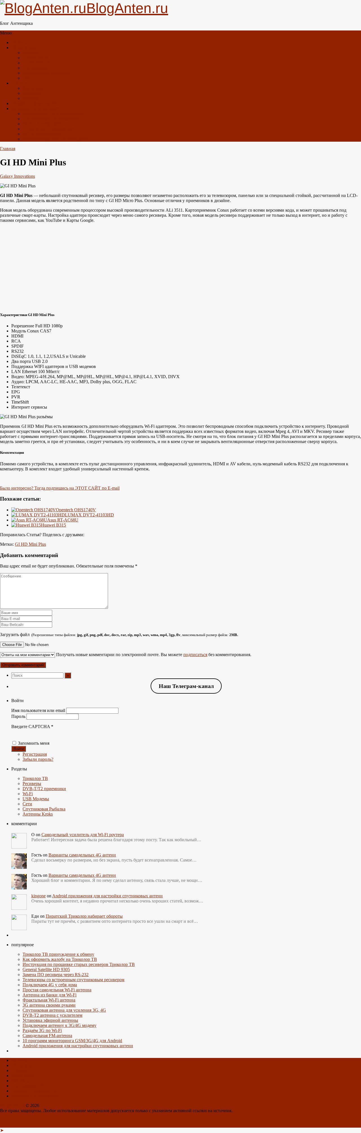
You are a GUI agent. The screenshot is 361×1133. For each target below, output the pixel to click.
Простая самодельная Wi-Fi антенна (57, 989)
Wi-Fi (28, 793)
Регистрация (35, 754)
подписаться (195, 654)
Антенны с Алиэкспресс (35, 108)
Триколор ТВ (35, 778)
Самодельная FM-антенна (47, 1035)
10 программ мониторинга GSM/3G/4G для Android (72, 1040)
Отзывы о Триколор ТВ (34, 103)
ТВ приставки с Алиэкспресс (51, 118)
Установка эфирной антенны (50, 1020)
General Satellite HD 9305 (46, 969)
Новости (31, 52)
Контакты (32, 93)
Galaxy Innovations (17, 176)
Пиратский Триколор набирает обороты (84, 916)
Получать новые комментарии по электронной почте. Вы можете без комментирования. (153, 654)
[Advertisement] (180, 266)
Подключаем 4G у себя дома (50, 984)
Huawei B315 (53, 525)
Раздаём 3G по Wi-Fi (42, 1030)
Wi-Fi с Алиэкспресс (42, 123)
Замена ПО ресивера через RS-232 (56, 974)
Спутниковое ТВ (39, 67)
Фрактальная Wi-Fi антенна (49, 1000)
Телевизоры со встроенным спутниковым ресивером (73, 979)
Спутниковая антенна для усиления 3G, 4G (64, 1010)
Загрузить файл (119, 634)
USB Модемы (36, 798)
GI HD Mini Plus (30, 544)
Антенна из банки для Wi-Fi (49, 994)
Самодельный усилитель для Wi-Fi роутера (82, 834)
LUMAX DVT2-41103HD (89, 514)
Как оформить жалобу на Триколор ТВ (60, 959)
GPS (27, 78)
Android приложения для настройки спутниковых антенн (107, 895)
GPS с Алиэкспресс (41, 134)
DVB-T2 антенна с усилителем (52, 1015)
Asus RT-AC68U (62, 520)
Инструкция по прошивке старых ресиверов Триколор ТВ (79, 964)
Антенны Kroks (38, 814)
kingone (38, 895)
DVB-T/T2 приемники (44, 788)
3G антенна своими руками (49, 1005)
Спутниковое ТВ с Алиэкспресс (54, 113)
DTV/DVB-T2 (36, 62)
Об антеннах (23, 47)
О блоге (19, 83)
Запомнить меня (33, 743)
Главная (19, 42)
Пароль (18, 716)
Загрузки (31, 98)
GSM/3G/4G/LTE (39, 57)
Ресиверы (32, 783)
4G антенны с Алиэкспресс (49, 128)
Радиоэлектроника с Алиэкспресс (55, 139)
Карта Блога (34, 88)
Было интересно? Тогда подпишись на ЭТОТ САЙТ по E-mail (60, 488)
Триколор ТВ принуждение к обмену (58, 954)
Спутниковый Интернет (46, 73)
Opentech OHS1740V (76, 509)
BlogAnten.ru (12, 1105)
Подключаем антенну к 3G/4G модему (59, 1025)
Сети (27, 803)
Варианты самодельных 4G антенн (82, 855)
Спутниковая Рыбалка (44, 809)
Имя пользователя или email (38, 710)
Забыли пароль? (38, 759)
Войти (19, 749)
